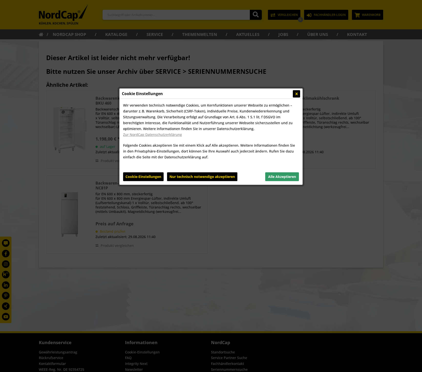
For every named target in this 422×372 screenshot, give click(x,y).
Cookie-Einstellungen (143, 176)
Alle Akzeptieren (282, 176)
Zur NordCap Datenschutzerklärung (152, 134)
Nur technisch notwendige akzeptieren (202, 176)
